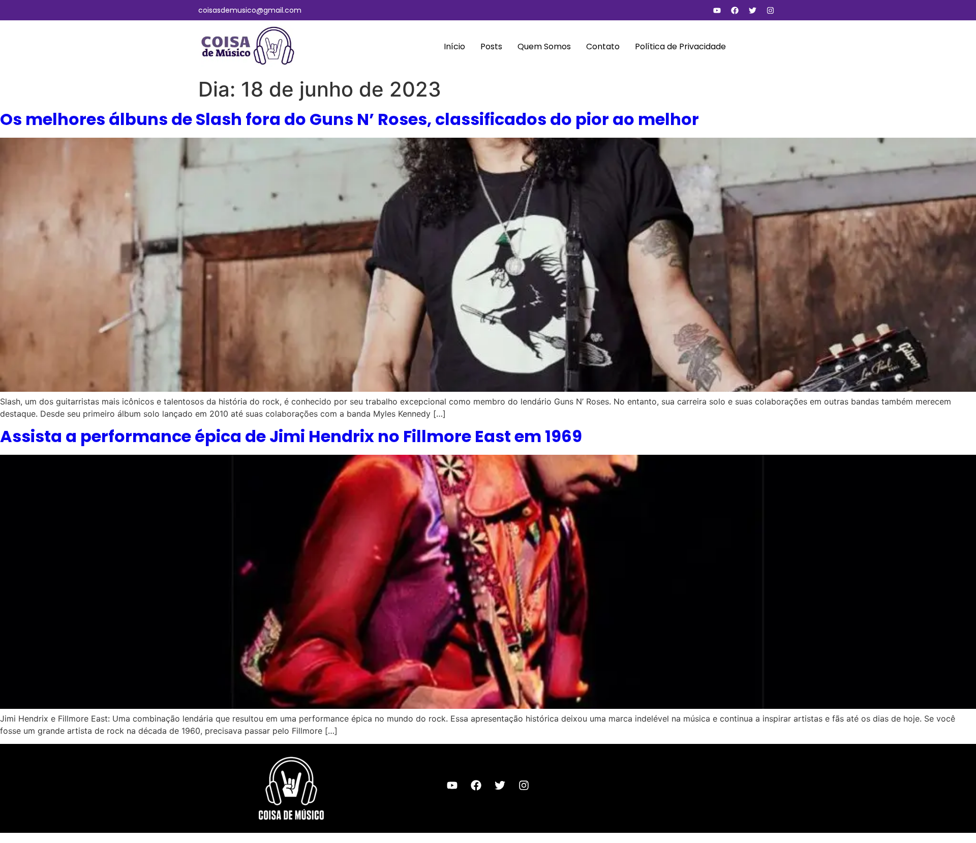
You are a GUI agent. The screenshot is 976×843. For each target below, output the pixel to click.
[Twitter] (752, 10)
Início (454, 46)
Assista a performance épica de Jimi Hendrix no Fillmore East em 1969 (291, 436)
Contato (603, 46)
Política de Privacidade (680, 46)
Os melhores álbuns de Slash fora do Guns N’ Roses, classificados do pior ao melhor (349, 119)
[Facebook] (734, 10)
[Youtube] (716, 10)
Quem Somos (544, 46)
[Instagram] (770, 10)
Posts (491, 46)
